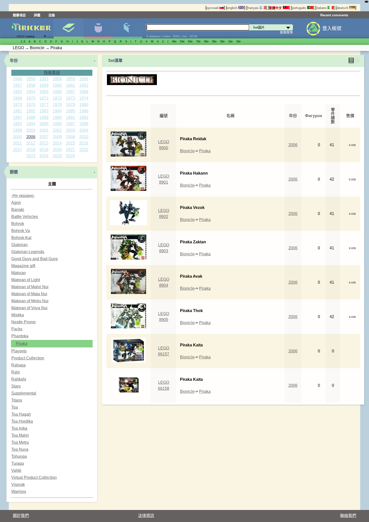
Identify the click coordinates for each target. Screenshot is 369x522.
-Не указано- (23, 195)
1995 (43, 124)
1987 (17, 117)
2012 (30, 143)
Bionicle (187, 151)
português (299, 8)
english (232, 8)
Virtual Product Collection (34, 477)
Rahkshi (18, 379)
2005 (17, 137)
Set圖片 (68, 28)
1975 (17, 105)
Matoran (18, 273)
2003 (70, 130)
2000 (30, 130)
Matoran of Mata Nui (29, 294)
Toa (14, 407)
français (253, 8)
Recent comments (334, 15)
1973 (70, 98)
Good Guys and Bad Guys (34, 259)
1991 (70, 117)
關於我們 (21, 515)
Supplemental (23, 393)
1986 (83, 111)
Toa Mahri (20, 435)
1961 (70, 85)
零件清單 (127, 28)
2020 (57, 149)
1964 (30, 92)
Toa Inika (19, 428)
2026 (70, 156)
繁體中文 (276, 8)
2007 (43, 137)
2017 (17, 149)
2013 (43, 143)
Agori (16, 202)
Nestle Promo (23, 322)
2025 (57, 156)
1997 (70, 124)
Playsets (19, 351)
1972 (57, 98)
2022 (83, 149)
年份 (14, 60)
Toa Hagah (21, 414)
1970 (30, 98)
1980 (83, 105)
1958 (30, 85)
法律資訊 (146, 515)
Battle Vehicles (24, 216)
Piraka (21, 343)
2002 (57, 130)
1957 (17, 85)
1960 (57, 85)
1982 (30, 111)
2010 (83, 137)
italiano (322, 8)
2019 (43, 149)
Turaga (17, 463)
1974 (83, 98)
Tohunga (19, 456)
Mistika (17, 315)
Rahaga (18, 365)
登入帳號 (331, 28)
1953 (43, 79)
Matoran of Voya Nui (29, 308)
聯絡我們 (348, 515)
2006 (30, 137)
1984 (57, 111)
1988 (30, 117)
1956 (83, 79)
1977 (43, 105)
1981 (17, 111)
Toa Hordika (22, 421)
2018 (30, 149)
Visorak (18, 484)
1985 (70, 111)
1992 (83, 117)
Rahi (15, 372)
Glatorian (19, 245)
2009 (70, 137)
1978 (57, 105)
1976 (30, 105)
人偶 (98, 28)
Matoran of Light (25, 280)
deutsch (343, 8)
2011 (17, 143)
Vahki (16, 470)
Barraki (17, 209)
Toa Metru (20, 442)
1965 (43, 92)
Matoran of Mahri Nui (29, 287)
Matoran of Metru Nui (29, 301)
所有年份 (52, 72)
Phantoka (19, 336)
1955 (70, 79)
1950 (30, 79)
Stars (16, 386)
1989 (43, 117)
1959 (43, 85)
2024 (43, 156)
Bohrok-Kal (21, 238)
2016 (83, 143)
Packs (16, 329)
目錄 (51, 15)
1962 (83, 85)
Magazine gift (23, 266)
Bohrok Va (20, 231)
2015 (70, 143)
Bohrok (17, 223)
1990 (57, 117)
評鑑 (37, 15)
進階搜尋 (286, 32)
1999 (17, 130)
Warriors (18, 491)
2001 (43, 130)
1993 (17, 124)
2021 (70, 149)
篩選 (14, 172)
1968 (83, 92)
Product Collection (27, 358)
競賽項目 (19, 15)
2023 (30, 156)
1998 (83, 124)
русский (212, 8)
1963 (17, 92)
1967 (70, 92)
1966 (57, 92)
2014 (57, 143)
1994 (30, 124)
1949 (17, 79)
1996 (57, 124)
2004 (83, 130)
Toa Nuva (19, 449)
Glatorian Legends (27, 252)
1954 (57, 79)
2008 (57, 137)
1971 (43, 98)
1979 (70, 105)
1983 (43, 111)
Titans (16, 400)
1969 (17, 98)
